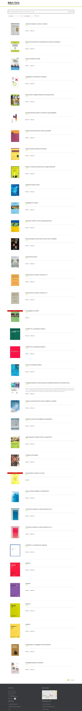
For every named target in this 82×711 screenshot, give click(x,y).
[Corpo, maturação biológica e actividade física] (15, 496)
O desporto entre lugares (32, 455)
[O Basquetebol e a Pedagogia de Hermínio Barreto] (15, 650)
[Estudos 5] (15, 590)
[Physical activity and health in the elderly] (15, 154)
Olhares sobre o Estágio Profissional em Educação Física (40, 94)
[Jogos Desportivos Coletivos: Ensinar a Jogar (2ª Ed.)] (15, 442)
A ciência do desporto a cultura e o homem (36, 23)
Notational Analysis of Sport (33, 184)
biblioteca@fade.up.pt (14, 696)
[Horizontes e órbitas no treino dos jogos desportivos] (15, 226)
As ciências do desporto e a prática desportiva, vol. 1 (39, 527)
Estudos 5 (28, 583)
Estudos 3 (28, 624)
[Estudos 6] (15, 569)
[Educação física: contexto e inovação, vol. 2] (15, 280)
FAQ (9, 709)
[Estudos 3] (15, 631)
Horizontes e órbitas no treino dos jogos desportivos (39, 220)
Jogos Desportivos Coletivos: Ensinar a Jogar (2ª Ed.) (39, 437)
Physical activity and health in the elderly (36, 148)
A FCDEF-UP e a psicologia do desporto (35, 328)
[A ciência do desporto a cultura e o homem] (15, 29)
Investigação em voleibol (32, 202)
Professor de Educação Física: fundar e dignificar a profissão (41, 401)
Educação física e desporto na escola (35, 473)
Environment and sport (31, 256)
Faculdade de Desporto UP (13, 704)
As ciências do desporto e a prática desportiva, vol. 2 (39, 509)
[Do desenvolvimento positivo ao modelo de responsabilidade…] (15, 118)
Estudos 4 (28, 603)
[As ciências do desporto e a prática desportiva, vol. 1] (15, 532)
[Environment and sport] (15, 262)
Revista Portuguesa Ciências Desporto (15, 706)
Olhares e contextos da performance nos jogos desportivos (40, 166)
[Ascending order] (21, 16)
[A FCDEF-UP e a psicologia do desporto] (15, 334)
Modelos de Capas (46, 709)
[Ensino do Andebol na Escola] (15, 64)
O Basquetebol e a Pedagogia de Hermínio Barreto (38, 644)
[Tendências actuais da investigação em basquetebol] (15, 424)
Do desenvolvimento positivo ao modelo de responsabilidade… (41, 112)
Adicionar (27, 30)
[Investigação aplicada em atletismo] (15, 668)
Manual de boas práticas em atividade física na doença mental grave (43, 41)
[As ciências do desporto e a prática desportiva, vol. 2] (15, 514)
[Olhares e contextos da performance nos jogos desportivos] (15, 172)
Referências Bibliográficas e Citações (49, 706)
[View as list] (38, 16)
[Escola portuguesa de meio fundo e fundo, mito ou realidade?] (15, 244)
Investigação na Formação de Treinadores (36, 76)
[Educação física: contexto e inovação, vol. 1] (15, 298)
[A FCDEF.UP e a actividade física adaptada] (15, 550)
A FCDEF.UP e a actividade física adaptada (36, 545)
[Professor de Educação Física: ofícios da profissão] (15, 136)
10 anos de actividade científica (34, 364)
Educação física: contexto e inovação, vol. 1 (36, 292)
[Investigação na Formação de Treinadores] (15, 82)
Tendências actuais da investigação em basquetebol (39, 419)
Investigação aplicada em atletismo (34, 662)
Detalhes (33, 30)
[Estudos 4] (15, 610)
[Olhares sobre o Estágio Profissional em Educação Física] (15, 100)
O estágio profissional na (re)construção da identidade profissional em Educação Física (48, 382)
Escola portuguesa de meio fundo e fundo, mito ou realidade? (41, 238)
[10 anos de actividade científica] (15, 370)
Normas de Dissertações (46, 704)
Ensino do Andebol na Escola (33, 58)
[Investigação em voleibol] (15, 208)
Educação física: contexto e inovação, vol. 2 (37, 274)
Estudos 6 (28, 563)
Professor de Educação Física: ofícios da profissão (38, 130)
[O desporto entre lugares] (15, 460)
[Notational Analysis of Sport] (15, 190)
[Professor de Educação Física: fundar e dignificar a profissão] (15, 406)
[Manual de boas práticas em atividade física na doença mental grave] (15, 46)
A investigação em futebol (32, 310)
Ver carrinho (71, 11)
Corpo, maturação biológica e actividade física (37, 491)
